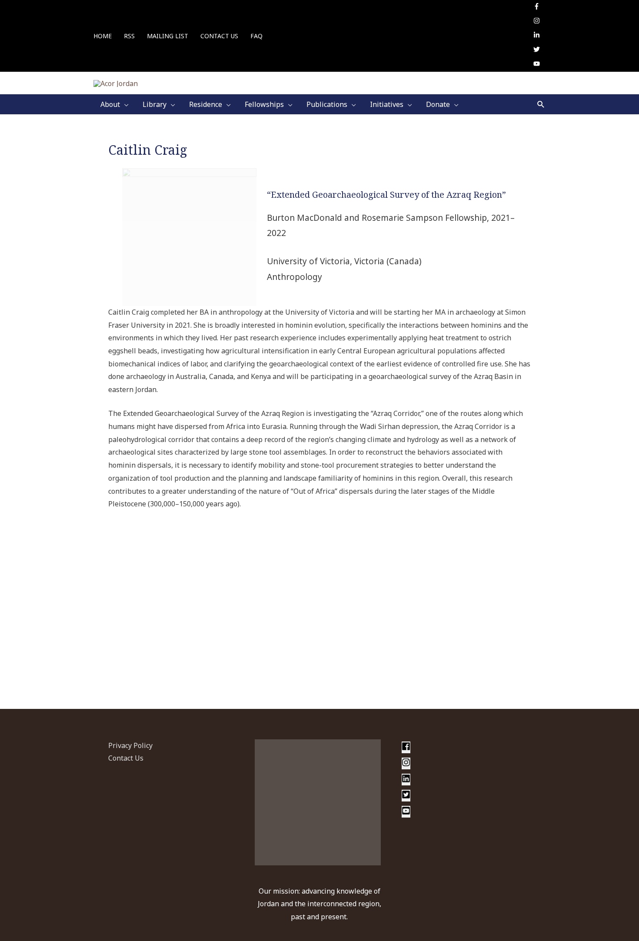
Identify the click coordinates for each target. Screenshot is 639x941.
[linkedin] (406, 780)
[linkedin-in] (537, 35)
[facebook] (406, 748)
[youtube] (536, 64)
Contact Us (125, 758)
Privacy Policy (130, 745)
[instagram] (537, 21)
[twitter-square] (406, 796)
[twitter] (537, 50)
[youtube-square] (406, 812)
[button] (541, 104)
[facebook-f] (537, 7)
